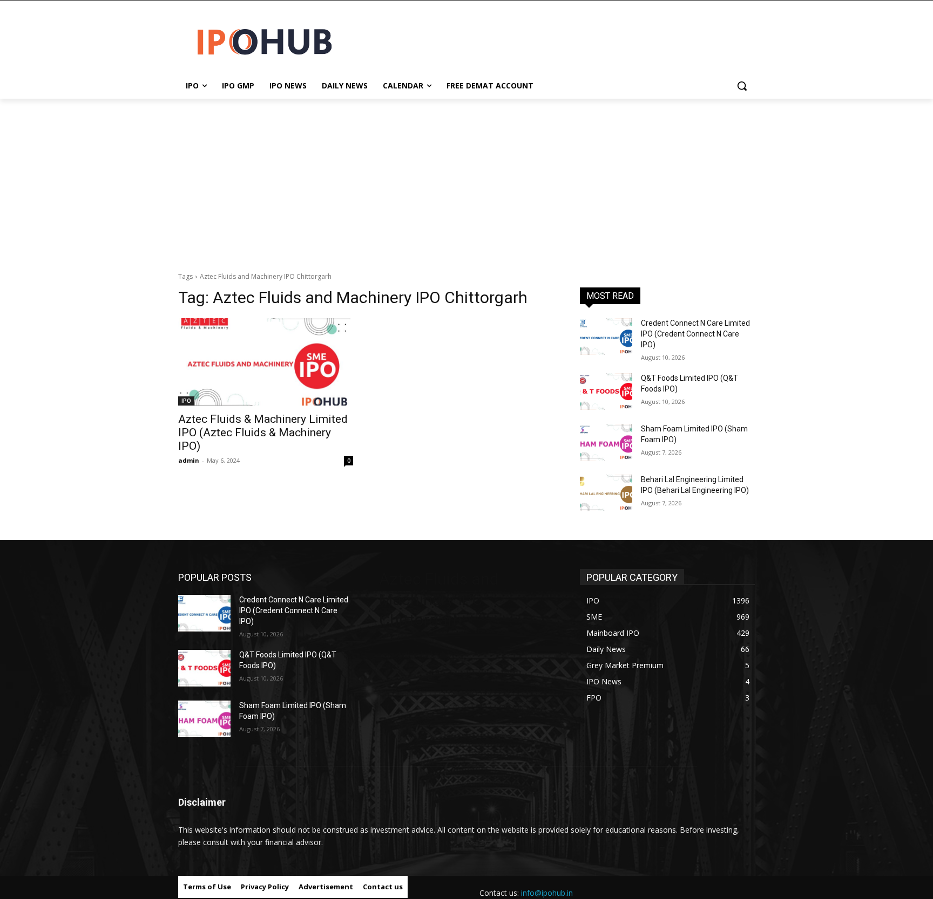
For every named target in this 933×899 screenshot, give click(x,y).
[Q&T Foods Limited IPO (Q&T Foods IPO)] (606, 391)
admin (188, 460)
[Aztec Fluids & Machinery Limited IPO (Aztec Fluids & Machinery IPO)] (265, 362)
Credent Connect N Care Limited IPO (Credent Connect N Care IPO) (695, 333)
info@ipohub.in (547, 893)
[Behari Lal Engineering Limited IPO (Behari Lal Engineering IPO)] (606, 493)
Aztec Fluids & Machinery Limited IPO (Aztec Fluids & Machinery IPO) (263, 432)
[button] (742, 86)
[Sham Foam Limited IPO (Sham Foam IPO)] (606, 442)
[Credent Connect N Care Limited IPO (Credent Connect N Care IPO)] (606, 336)
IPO (186, 400)
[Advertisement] (466, 179)
